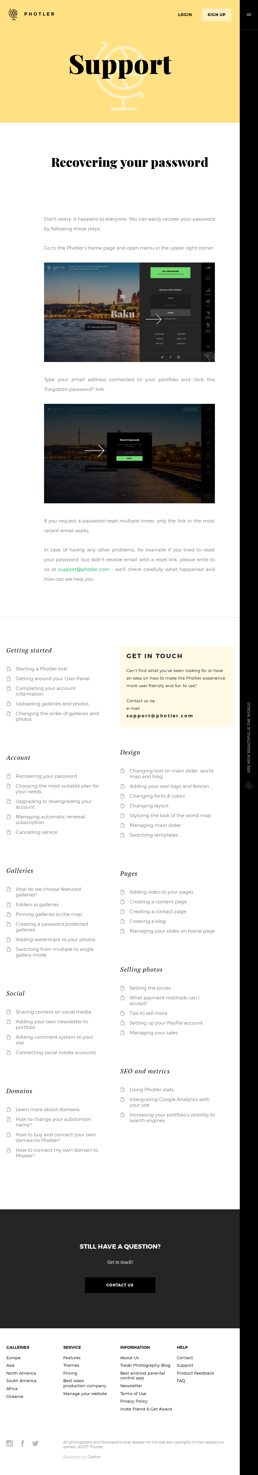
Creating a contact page (158, 911)
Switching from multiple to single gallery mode (55, 952)
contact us (120, 1285)
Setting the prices (150, 988)
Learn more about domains (48, 1109)
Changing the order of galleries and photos (57, 716)
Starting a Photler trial (41, 669)
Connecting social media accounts (56, 1052)
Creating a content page (158, 902)
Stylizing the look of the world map (170, 815)
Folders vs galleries (37, 904)
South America (21, 1380)
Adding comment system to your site (54, 1040)
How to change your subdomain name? (53, 1122)
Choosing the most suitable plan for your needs (57, 788)
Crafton (94, 1457)
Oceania (14, 1396)
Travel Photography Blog (145, 1365)
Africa (12, 1388)
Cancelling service (37, 832)
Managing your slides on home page (172, 931)
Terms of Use (133, 1393)
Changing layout (149, 806)
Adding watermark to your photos (55, 939)
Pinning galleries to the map (49, 914)
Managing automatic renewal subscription (50, 819)
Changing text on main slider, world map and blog (171, 773)
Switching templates (154, 835)
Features (72, 1357)
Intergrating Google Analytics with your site (170, 1102)
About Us (129, 1357)
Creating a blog (148, 921)
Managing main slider (155, 825)
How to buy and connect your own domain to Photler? (56, 1137)
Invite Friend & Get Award (146, 1409)
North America (21, 1373)
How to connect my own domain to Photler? (57, 1153)
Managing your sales (154, 1033)
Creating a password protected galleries (52, 927)
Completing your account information (46, 691)
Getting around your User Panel (53, 678)
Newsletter (131, 1385)
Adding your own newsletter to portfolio (52, 1024)
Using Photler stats (152, 1090)
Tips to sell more (148, 1013)
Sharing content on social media (53, 1012)
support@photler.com (83, 569)
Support (185, 1365)
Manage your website (85, 1393)
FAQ (181, 1380)
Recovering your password (46, 776)
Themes (71, 1365)
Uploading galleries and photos (52, 704)
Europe (13, 1357)
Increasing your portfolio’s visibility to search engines (172, 1117)
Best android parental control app (142, 1376)
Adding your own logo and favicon (169, 786)
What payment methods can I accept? (164, 1000)
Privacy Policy (134, 1401)
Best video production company (84, 1383)
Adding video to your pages (162, 892)
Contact (185, 1357)
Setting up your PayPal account (166, 1023)
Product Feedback (195, 1373)
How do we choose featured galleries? (48, 892)
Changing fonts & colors (157, 796)
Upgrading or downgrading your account (54, 804)
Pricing (70, 1373)
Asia (10, 1365)
